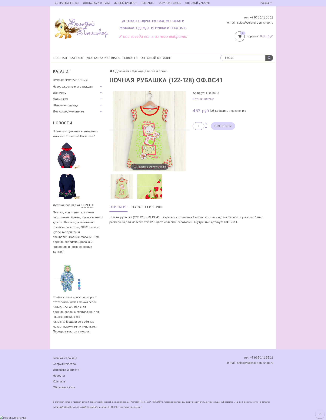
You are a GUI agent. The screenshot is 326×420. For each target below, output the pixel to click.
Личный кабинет (125, 3)
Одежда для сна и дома (149, 71)
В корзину (223, 126)
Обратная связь (170, 3)
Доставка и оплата (96, 3)
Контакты (148, 3)
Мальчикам (60, 99)
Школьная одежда (65, 105)
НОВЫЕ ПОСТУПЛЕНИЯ (70, 80)
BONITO (87, 205)
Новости (130, 58)
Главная (60, 58)
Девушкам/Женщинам (68, 111)
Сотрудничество (67, 3)
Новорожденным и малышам (73, 87)
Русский (265, 3)
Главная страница (65, 358)
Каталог (77, 58)
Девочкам (59, 93)
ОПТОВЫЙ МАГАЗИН (197, 3)
